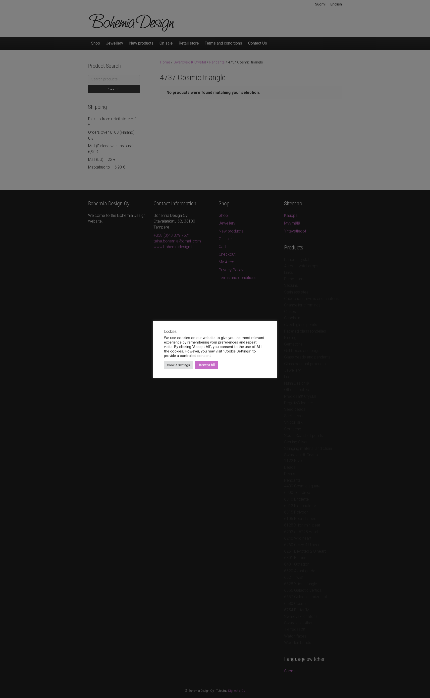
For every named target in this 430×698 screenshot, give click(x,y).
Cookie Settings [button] (178, 365)
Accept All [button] (207, 365)
